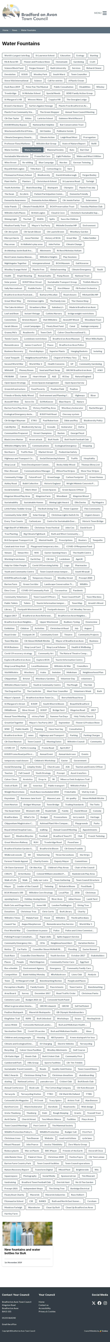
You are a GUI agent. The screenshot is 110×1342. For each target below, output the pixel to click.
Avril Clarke (10, 1119)
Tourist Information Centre (68, 659)
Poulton (74, 389)
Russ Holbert (77, 1194)
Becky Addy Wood (66, 464)
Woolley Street (65, 578)
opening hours (11, 899)
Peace (50, 345)
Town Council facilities (48, 1163)
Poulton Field (57, 389)
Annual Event (46, 754)
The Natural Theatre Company (74, 653)
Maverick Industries (55, 1194)
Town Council (34, 741)
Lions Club (77, 974)
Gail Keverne (82, 263)
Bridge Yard (59, 710)
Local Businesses (39, 666)
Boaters (82, 540)
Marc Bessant (11, 471)
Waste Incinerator (33, 1106)
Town (7, 980)
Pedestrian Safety (68, 452)
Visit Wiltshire (50, 319)
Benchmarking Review (51, 980)
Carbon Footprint (74, 477)
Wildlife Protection (49, 1132)
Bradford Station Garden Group (20, 848)
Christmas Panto (90, 993)
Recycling (9, 1050)
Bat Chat (84, 149)
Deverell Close (96, 1150)
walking (43, 829)
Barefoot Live (11, 1106)
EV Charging (46, 1043)
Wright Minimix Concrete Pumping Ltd (82, 483)
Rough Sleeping (60, 1113)
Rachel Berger (96, 408)
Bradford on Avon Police (71, 345)
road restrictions (67, 1138)
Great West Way (12, 301)
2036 (77, 892)
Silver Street (28, 710)
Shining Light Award (59, 502)
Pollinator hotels (65, 131)
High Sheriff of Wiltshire (16, 527)
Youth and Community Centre (19, 571)
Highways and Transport (51, 735)
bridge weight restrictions (81, 313)
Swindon (56, 672)
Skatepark (52, 187)
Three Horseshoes (64, 854)
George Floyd (77, 433)
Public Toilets (11, 603)
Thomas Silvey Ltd (90, 464)
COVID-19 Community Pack (35, 590)
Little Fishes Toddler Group (18, 508)
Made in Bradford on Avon (82, 307)
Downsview (91, 622)
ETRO (34, 420)
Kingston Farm (43, 496)
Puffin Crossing (28, 748)
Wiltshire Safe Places (14, 212)
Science (38, 80)
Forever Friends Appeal (16, 861)
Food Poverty (38, 389)
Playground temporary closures (47, 546)
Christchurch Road (59, 628)
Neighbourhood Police (36, 357)
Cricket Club (66, 1081)
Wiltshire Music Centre (15, 685)
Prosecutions (60, 817)
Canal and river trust (14, 546)
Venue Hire (23, 552)
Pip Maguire (98, 502)
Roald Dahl (50, 810)
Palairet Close (35, 1157)
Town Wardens (93, 596)
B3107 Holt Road (48, 414)
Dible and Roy (71, 420)
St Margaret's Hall (25, 980)
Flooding (72, 949)
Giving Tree (83, 905)
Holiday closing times (35, 899)
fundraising (10, 1182)
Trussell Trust (94, 1113)
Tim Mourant (88, 1176)
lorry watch (79, 817)
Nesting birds (93, 1018)
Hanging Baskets (79, 351)
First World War (12, 930)
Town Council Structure (87, 880)
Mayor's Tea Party (41, 225)
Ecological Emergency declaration (20, 414)
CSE (31, 1201)
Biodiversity (44, 175)
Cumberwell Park (13, 1062)
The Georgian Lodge (76, 99)
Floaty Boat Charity (14, 1194)
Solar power (10, 282)
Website (49, 1138)
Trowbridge (10, 93)
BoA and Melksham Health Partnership (75, 1024)
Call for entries (55, 80)
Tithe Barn (35, 168)
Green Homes (96, 477)
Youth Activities (12, 187)
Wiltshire (60, 917)
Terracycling (86, 1043)
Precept (61, 773)
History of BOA (53, 238)
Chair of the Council (84, 867)
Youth (100, 269)
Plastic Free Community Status (19, 112)
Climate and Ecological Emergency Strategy (20, 1043)
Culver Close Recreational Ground (73, 332)
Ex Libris (24, 194)
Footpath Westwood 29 (30, 609)
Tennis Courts (11, 338)
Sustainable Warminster (16, 156)
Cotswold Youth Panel (58, 999)
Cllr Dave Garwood (13, 867)
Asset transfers (78, 773)
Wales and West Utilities (89, 156)
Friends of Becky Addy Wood (19, 395)
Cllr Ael (50, 559)
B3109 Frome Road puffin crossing (20, 754)
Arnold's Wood (95, 603)
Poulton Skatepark (13, 1012)
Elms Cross (9, 590)
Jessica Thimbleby (53, 1144)
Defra (81, 427)
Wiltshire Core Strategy (41, 892)
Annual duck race (67, 754)
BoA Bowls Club (86, 1081)
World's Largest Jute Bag (17, 55)
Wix (97, 1169)
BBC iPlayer (51, 1150)
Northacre (9, 452)
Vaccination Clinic (13, 1031)
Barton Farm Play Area (15, 408)
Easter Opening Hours (56, 552)
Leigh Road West (69, 137)
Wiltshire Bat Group (46, 143)
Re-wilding (27, 162)
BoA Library (66, 911)
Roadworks (28, 332)
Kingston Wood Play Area (17, 496)
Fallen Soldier (89, 238)
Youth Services (57, 955)
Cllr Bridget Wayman (14, 420)
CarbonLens (35, 521)
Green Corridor (30, 584)
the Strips (85, 854)
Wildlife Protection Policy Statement (20, 1132)
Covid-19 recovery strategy (18, 653)
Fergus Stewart (37, 68)
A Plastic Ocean (76, 80)
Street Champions (43, 433)
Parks (97, 823)
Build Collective (30, 483)
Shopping (87, 445)
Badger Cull (70, 1132)
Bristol (26, 678)
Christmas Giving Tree (35, 1075)
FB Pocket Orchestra (86, 288)
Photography (30, 1176)
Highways (80, 395)
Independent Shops (33, 1188)
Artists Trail (73, 1100)
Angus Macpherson (31, 924)
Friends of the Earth (73, 1150)
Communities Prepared (16, 433)
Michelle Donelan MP (66, 225)
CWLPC (8, 873)
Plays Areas (87, 1119)
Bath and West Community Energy (67, 534)
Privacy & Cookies (47, 1311)
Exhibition (9, 628)
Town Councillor (79, 74)
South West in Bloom (53, 703)
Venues (8, 552)
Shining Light (10, 219)
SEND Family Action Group (79, 93)
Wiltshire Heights (48, 257)
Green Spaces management (45, 382)
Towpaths (98, 540)
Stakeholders (97, 955)
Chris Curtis (48, 911)
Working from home (14, 559)
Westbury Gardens (45, 678)
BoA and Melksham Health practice (67, 1031)
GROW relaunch (48, 1006)
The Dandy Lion (57, 301)
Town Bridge (53, 804)
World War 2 (35, 364)
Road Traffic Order (66, 993)
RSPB (28, 1018)
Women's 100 (32, 810)
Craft (92, 61)
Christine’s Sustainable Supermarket (86, 212)
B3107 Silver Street (32, 282)
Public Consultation (63, 87)
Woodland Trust (93, 319)
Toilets (27, 603)
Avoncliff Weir (11, 401)
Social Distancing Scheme (52, 458)
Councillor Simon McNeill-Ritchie (49, 949)
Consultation (75, 729)
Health (7, 275)
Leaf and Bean (11, 313)
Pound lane (73, 842)
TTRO (50, 1094)
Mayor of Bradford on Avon (70, 641)
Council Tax (10, 924)
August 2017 (10, 615)
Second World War (13, 364)
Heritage (94, 817)
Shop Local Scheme (56, 647)
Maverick (34, 1194)
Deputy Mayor (61, 861)
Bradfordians (11, 817)
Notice (7, 949)
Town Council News (87, 1069)
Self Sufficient (82, 1006)
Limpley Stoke (34, 766)
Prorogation (89, 137)
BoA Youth (53, 439)
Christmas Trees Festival (47, 527)
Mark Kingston (37, 962)
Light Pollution (63, 156)
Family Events (37, 987)
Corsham (91, 1201)
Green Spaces (49, 489)
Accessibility (45, 1308)
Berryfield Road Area (72, 697)
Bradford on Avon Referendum (38, 615)
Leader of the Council (27, 886)
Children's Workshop (44, 760)
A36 (67, 766)
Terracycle (9, 1094)
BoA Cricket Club (50, 1056)
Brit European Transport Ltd (18, 540)
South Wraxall (82, 571)
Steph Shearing (24, 275)
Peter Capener (71, 508)
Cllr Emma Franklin (73, 848)
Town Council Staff (71, 596)
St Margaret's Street (14, 703)
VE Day (65, 376)
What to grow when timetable (19, 1006)
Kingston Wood (81, 496)
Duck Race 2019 (12, 87)
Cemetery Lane (12, 999)
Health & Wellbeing (81, 647)
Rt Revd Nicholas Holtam (69, 250)
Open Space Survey (74, 382)
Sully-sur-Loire (40, 880)
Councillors (82, 666)
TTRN (89, 1094)
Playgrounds (81, 823)
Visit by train (88, 792)
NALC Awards (11, 1075)
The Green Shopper (49, 112)
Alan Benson (91, 1100)
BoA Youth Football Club (77, 439)
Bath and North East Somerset (67, 1201)
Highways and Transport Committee (20, 458)
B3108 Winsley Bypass (15, 124)
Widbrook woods (13, 854)
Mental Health (46, 540)
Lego (66, 565)
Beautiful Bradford (79, 703)
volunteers (86, 678)
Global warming (58, 269)
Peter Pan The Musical (37, 87)
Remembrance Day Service (60, 924)
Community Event (49, 634)
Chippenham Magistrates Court (20, 823)
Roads (43, 1069)
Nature (80, 401)
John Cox (69, 527)
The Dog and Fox (12, 691)
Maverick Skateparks (39, 1012)
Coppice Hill (55, 99)
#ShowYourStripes (65, 471)
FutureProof (35, 477)
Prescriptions (66, 540)
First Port (87, 1132)
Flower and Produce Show (37, 61)
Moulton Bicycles (24, 836)
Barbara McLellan (49, 294)
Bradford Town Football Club (36, 1182)
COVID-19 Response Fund (79, 546)
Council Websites (90, 1331)
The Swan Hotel (12, 810)
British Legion (38, 212)
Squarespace (10, 1176)
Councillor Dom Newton (33, 955)
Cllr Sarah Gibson (32, 231)
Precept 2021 (11, 1188)
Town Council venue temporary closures (56, 571)
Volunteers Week (82, 691)
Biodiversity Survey (31, 427)
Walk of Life (10, 880)
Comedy (97, 810)
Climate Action (47, 137)
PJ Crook (38, 1100)
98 (53, 779)
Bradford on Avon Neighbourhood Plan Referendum (74, 615)
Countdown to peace (37, 930)
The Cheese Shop (80, 301)
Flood (47, 917)
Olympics (68, 187)
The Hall (27, 219)
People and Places (77, 980)
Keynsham (9, 798)
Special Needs (53, 93)
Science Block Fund (13, 68)
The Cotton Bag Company (58, 1087)
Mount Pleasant (12, 1144)
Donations (9, 911)
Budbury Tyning (72, 622)
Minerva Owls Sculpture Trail (75, 779)
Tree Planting (11, 534)
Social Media (49, 1176)
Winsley (100, 87)
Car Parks (22, 949)
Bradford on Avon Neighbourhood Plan (20, 622)
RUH (36, 842)
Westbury (29, 672)
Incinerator (66, 427)
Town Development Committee (37, 464)
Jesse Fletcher (32, 238)
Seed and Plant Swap (49, 370)
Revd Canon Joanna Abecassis (19, 257)
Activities (39, 628)
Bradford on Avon (13, 735)
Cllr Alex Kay (35, 867)
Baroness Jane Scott (31, 798)
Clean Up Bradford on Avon (79, 1207)
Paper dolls (45, 936)
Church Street (29, 1119)
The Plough (72, 685)
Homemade (61, 61)
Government (80, 760)
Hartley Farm (11, 1213)
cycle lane (87, 1138)
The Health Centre (82, 552)
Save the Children (69, 219)
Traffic (74, 458)
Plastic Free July (87, 187)
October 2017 (78, 955)
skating (8, 1081)
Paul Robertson (50, 420)
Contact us (44, 1305)
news (31, 735)
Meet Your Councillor (57, 691)
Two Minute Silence (51, 1119)
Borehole (53, 1106)
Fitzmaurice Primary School (18, 175)
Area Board (10, 993)
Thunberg (31, 1113)
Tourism (8, 773)
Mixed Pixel (64, 1169)
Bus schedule (10, 968)
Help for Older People (15, 565)
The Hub (88, 685)
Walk (25, 880)
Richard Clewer (94, 68)
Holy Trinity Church (83, 716)
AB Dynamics (57, 1037)
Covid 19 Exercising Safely (45, 565)
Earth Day (36, 559)
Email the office (9, 1324)
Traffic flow (27, 452)
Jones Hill (41, 905)
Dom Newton (11, 804)
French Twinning (96, 836)
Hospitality (89, 458)
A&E (54, 376)
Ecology (80, 55)
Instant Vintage (32, 313)
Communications (40, 445)
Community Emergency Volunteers (20, 943)
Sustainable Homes (33, 502)
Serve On (29, 401)
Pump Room (63, 275)
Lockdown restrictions (35, 338)
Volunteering (43, 854)
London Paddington (62, 905)
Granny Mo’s (10, 332)
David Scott (86, 527)
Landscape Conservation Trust (59, 584)
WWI (7, 729)
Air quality (71, 798)
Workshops (63, 1018)
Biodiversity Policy (93, 420)
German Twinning (82, 162)
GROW (65, 1006)
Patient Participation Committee (50, 194)
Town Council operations (77, 1163)
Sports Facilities (53, 1062)
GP (71, 364)
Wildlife (84, 584)
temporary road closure (16, 760)
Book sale (34, 1087)
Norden (63, 162)
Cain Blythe (10, 427)
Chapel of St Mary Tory (65, 357)
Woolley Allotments (57, 1050)
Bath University (58, 68)
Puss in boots (56, 987)
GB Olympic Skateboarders (70, 1012)
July (76, 628)
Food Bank (86, 886)
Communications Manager (37, 471)
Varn (69, 168)
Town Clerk (46, 332)
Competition (10, 974)
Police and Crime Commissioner (81, 930)
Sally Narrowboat (13, 288)
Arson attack (35, 439)
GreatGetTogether (13, 722)
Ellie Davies (80, 502)
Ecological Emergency (66, 445)
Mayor (7, 886)
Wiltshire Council (75, 741)
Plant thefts (10, 181)
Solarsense (91, 200)
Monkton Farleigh (13, 1207)
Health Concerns (56, 364)
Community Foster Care (62, 962)
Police (56, 930)
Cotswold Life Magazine (16, 1100)
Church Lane (53, 766)
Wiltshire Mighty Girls (15, 445)
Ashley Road (10, 483)
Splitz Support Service (68, 936)
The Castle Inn (34, 691)
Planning (38, 729)
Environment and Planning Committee (56, 395)
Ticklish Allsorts (91, 282)
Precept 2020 (85, 578)
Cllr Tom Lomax (96, 1157)
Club (80, 836)
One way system (71, 414)
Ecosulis (51, 427)
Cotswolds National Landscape (38, 1024)
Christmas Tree (28, 911)
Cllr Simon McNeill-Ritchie (37, 641)
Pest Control (39, 1125)
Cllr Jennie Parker (71, 200)
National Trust (82, 275)
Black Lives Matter (13, 439)
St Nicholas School (31, 93)
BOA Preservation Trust (62, 206)
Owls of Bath (11, 785)
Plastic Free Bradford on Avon (74, 105)
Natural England (83, 376)
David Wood (80, 810)
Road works (69, 1106)
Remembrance (11, 345)
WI (29, 854)
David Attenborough (66, 175)
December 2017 (42, 993)
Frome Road (48, 748)
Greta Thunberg (12, 1113)
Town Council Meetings (16, 1125)
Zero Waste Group (77, 1144)
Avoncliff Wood (71, 319)
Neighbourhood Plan (93, 672)
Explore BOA (43, 659)
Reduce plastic (11, 1150)
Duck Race (9, 955)
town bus (37, 785)
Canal (72, 326)
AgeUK (79, 559)
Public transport (56, 785)
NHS (36, 552)
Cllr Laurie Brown (55, 231)
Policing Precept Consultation (19, 936)
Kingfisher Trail (12, 1018)
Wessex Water (35, 99)
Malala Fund (32, 917)
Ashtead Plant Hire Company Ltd (56, 823)
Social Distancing (12, 766)
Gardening (78, 61)
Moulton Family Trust (15, 225)
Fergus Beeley (89, 175)
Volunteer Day (68, 678)
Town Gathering (62, 880)
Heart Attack (39, 376)
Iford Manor (64, 288)
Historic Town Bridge (92, 521)
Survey (25, 993)
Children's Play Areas (58, 867)
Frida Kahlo (70, 792)
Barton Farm (10, 584)
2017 (93, 710)
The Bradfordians (80, 917)
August (87, 628)
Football (43, 836)
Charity (81, 911)
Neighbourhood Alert (61, 943)
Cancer (23, 376)
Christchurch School (47, 181)
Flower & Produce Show (88, 722)
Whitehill (8, 370)
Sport (7, 836)
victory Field (38, 716)
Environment (89, 225)
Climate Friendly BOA (33, 206)
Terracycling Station (31, 1094)
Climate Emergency (81, 269)
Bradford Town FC (62, 836)
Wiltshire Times (12, 917)
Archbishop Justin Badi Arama (19, 250)
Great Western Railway (16, 842)
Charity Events (41, 861)
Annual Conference (13, 1087)
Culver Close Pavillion (30, 1050)
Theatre (68, 634)
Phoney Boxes (26, 370)
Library (8, 609)
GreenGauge (53, 477)
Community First (73, 1056)
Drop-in (42, 779)
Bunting (94, 55)
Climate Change (74, 244)
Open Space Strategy (15, 382)
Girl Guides (45, 131)
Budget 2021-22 (33, 999)
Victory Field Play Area (44, 408)
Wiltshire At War (62, 666)
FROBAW (9, 376)
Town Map (77, 603)
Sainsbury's (57, 307)
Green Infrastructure (14, 389)
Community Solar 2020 (15, 515)
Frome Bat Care (42, 156)
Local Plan (64, 892)
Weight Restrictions (14, 792)
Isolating (98, 351)
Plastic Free (38, 269)
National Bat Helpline (43, 124)
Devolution (10, 74)
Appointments (90, 829)
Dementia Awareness (15, 200)
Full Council (24, 773)
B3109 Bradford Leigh (15, 578)
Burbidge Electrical (79, 1188)
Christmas (90, 892)
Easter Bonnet (90, 949)
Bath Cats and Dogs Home (17, 905)
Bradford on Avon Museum (66, 338)
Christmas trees (12, 1138)
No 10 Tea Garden (84, 1182)
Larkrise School (45, 118)
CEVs (42, 943)
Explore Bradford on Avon (17, 659)
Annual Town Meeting (15, 716)
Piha (49, 288)
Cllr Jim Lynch (11, 231)
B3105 (24, 74)
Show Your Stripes (90, 471)
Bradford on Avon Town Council (42, 697)
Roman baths (44, 275)
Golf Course (79, 1050)
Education (65, 55)
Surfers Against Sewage (41, 105)
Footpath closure (56, 609)
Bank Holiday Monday (34, 974)
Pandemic (78, 590)
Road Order (10, 634)
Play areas (9, 244)
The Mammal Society (62, 1125)
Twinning (48, 886)
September (64, 722)
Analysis (92, 974)
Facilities (71, 1119)
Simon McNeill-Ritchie (93, 798)
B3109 (34, 703)
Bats (72, 149)
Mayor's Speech (12, 697)
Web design (87, 1106)
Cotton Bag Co (54, 168)
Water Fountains (33, 149)
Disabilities (84, 87)
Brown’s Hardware (13, 105)
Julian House (74, 899)
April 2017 (65, 748)
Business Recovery (13, 351)
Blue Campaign (46, 162)
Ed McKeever (46, 401)
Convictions (10, 319)
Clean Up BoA (53, 1207)
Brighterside (82, 1169)
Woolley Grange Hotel (15, 269)
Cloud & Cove (58, 212)
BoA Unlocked (44, 1018)
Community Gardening (90, 364)
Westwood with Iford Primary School (20, 131)
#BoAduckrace (58, 974)
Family (65, 810)
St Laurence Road (71, 181)
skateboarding (86, 1075)
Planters (26, 181)
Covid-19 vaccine (36, 1031)
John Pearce (32, 1144)
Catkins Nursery (54, 313)
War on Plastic (32, 1150)
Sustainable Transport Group (62, 282)
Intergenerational (41, 263)
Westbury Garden (79, 231)
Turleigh (90, 181)
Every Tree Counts (13, 521)
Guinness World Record (70, 118)
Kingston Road (77, 710)
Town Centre (75, 987)
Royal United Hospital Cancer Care (20, 829)
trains (43, 672)
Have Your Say (56, 729)
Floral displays (36, 351)
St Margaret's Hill (13, 99)
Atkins (28, 118)
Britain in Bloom (67, 886)
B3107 (44, 710)
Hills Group (33, 1062)
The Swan (9, 194)
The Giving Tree (57, 1188)
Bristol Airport (29, 319)
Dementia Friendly (79, 194)
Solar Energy (39, 515)
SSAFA (40, 219)
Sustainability (11, 502)
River (93, 395)
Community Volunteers (16, 596)
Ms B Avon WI (11, 61)
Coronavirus (61, 590)
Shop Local (9, 464)
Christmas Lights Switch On (65, 515)
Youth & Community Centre (47, 685)
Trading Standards (74, 804)
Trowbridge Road (53, 842)
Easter (64, 760)
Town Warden (11, 641)
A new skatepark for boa (82, 1037)
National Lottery (26, 1081)
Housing (41, 1037)
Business (93, 641)
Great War (71, 238)
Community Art (46, 653)
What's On (29, 817)
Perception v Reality (14, 987)
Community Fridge (13, 477)
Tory (84, 357)
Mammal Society (55, 149)
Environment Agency (33, 968)
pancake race (47, 1081)
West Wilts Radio (94, 338)
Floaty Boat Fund (55, 326)
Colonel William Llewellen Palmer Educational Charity (53, 873)
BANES (42, 1201)
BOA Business (11, 647)
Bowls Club (30, 1056)
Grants (77, 1113)
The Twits (95, 804)
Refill (93, 143)
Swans (78, 1018)
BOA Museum (63, 263)
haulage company (89, 326)
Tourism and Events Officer (89, 766)
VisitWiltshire (11, 672)
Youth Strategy (43, 773)
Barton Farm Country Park (17, 1163)
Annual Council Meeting (65, 829)
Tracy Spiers (55, 1100)
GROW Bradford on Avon (78, 370)
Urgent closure (92, 515)
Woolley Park (40, 74)
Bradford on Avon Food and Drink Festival (20, 294)
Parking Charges (92, 735)
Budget (44, 817)
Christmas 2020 (56, 1157)
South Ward (59, 74)
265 (25, 785)
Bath (99, 691)
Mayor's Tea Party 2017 (41, 722)
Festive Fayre (76, 1157)
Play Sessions (70, 257)
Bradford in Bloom (49, 848)
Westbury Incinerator (72, 408)
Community (96, 741)
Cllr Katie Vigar (11, 1056)
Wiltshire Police (78, 785)
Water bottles (11, 149)
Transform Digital (44, 1169)
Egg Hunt (84, 962)
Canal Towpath (11, 357)
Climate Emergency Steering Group (20, 137)
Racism (61, 433)
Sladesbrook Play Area (83, 873)
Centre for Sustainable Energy (62, 521)
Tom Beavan (32, 1138)
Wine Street (10, 162)
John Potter (54, 244)
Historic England (52, 483)
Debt (44, 1113)
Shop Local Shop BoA (14, 666)
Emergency (55, 968)
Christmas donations (62, 1075)
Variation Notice (86, 943)
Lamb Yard (92, 899)
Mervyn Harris (11, 238)
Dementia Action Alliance (44, 200)
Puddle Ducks (35, 288)
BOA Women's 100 (13, 892)
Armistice (28, 779)
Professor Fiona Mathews (17, 143)
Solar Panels (10, 206)
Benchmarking (95, 987)
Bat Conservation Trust (72, 124)
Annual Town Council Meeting (79, 112)
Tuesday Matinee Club (91, 206)
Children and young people (17, 1037)
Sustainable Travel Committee (19, 1069)
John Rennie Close (13, 1157)
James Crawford (33, 345)
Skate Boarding (34, 187)
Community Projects (88, 634)
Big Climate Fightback (34, 534)
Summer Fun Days (59, 716)
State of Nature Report (73, 143)
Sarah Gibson (11, 326)
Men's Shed (31, 489)
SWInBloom (10, 710)
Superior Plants (57, 351)
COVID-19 (9, 748)
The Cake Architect (14, 307)
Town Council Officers (44, 596)
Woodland (61, 496)
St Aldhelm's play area (32, 244)
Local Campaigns (32, 326)
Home (41, 1302)
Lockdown (64, 559)
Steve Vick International (16, 80)
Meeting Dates (54, 741)
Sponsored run (68, 1176)
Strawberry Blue (38, 307)
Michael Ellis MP (90, 294)
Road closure (69, 294)
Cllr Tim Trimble (74, 1062)
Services (76, 68)
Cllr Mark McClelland (69, 1094)
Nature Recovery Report (16, 1169)
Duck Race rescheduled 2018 (44, 792)
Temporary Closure (42, 578)
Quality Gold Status (62, 1069)
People (20, 962)
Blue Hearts (65, 401)
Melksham (72, 672)
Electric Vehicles (66, 1043)
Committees (81, 861)
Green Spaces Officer (73, 489)
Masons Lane (53, 798)
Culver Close (10, 779)
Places (7, 962)
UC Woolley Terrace (81, 609)
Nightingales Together (15, 263)
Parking (74, 735)
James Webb (10, 1024)
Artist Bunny (24, 873)
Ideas (88, 1031)
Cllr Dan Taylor (11, 118)
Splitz (52, 219)
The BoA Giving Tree (48, 508)
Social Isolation (11, 489)
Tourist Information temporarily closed (52, 603)
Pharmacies (81, 565)
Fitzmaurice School (13, 1201)
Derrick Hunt (63, 1182)
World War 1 (85, 924)
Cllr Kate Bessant (85, 1087)
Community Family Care (79, 968)
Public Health (22, 729)
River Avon (57, 899)
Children (24, 628)
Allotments (45, 250)
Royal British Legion (14, 168)
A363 (99, 370)
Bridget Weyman (32, 804)
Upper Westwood (49, 622)
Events (85, 754)
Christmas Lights (35, 301)
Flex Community (92, 508)
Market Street (46, 452)
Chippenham (10, 678)
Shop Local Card (32, 647)
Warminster (34, 1207)
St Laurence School (45, 55)
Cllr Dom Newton (13, 741)
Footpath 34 (28, 634)
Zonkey (105, 1331)
